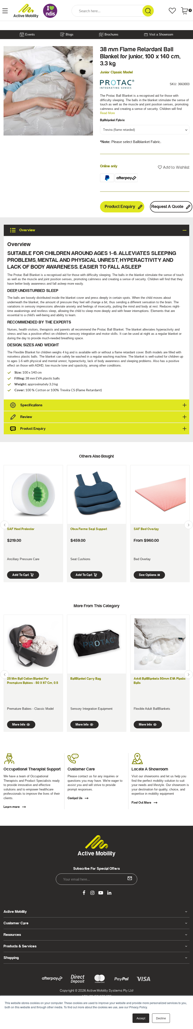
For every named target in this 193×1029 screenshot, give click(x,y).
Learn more (12, 807)
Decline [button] (161, 1018)
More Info (18, 724)
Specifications (31, 405)
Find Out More (141, 803)
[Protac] (117, 84)
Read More (107, 113)
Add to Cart (20, 575)
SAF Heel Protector (20, 529)
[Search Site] (148, 10)
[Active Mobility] (25, 11)
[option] (48, 91)
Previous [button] (4, 525)
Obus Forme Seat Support (88, 529)
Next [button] (188, 525)
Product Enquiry (120, 206)
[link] (83, 893)
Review (26, 417)
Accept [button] (141, 1018)
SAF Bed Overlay (146, 529)
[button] (173, 167)
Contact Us (75, 798)
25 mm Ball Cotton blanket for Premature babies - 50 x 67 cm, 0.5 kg (32, 683)
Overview (26, 230)
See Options (147, 575)
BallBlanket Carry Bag (85, 679)
